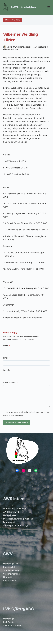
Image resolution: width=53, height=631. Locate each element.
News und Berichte (11, 50)
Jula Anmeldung (11, 570)
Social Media (9, 580)
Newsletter (8, 577)
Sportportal (9, 567)
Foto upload (9, 522)
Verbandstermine (11, 573)
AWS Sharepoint (11, 512)
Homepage (8, 618)
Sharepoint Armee (12, 625)
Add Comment (10, 382)
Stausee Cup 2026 (12, 20)
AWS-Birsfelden (23, 7)
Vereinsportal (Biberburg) (15, 525)
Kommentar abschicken (17, 422)
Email (6, 358)
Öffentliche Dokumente (14, 508)
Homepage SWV (11, 563)
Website (7, 370)
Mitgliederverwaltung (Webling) (18, 518)
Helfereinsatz (9, 515)
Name (6, 345)
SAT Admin (8, 622)
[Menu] (48, 7)
